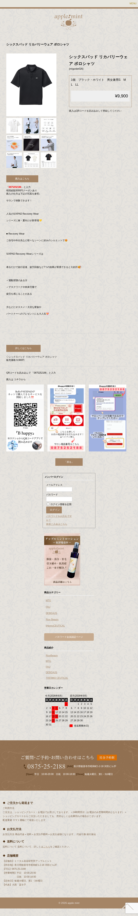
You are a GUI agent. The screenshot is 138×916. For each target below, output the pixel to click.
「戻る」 (69, 462)
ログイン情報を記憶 (61, 504)
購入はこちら (22, 178)
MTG (48, 600)
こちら (46, 846)
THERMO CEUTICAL (57, 678)
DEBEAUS (51, 613)
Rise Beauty (52, 619)
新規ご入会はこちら (56, 524)
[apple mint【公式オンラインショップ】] (68, 27)
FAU (48, 607)
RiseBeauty (52, 655)
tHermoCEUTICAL (55, 625)
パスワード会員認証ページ (69, 637)
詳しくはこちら (23, 348)
